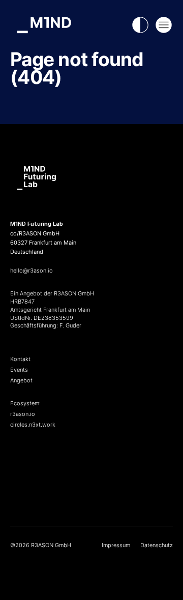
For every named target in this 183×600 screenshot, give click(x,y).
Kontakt (20, 359)
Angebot (21, 380)
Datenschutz (156, 545)
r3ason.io (22, 413)
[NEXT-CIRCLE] (91, 487)
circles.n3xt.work (32, 424)
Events (19, 369)
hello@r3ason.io (31, 270)
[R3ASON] (91, 462)
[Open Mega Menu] (164, 25)
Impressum (116, 545)
